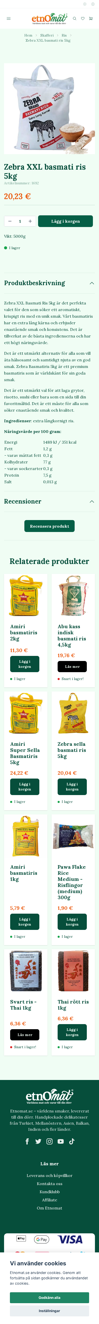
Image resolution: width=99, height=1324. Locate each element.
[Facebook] (27, 1141)
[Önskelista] (83, 18)
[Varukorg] (91, 18)
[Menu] (8, 18)
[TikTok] (72, 1141)
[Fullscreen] (49, 108)
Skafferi (47, 35)
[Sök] (75, 18)
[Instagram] (49, 1141)
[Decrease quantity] (9, 221)
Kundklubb (50, 1191)
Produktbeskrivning (34, 283)
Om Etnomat (49, 1207)
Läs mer (72, 666)
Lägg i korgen (25, 664)
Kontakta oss (49, 1183)
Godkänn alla (49, 1298)
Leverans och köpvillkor (50, 1175)
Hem (28, 35)
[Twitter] (38, 1141)
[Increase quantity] (30, 221)
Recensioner (22, 501)
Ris (64, 35)
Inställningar (49, 1311)
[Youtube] (61, 1141)
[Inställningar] (85, 4)
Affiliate (49, 1199)
